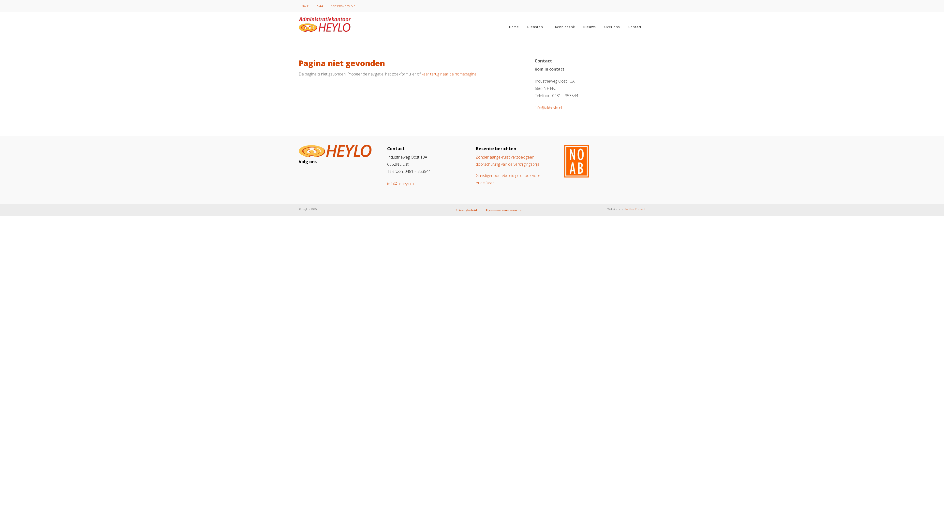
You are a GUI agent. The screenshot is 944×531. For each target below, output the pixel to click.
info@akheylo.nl (548, 107)
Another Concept (634, 209)
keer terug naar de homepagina (449, 74)
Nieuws (589, 27)
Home (514, 27)
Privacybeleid (466, 210)
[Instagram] (305, 173)
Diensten (535, 27)
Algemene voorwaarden (505, 210)
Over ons (612, 27)
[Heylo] (339, 24)
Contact (635, 27)
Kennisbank (565, 27)
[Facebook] (314, 173)
